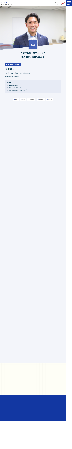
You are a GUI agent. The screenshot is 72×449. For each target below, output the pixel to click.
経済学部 (32, 99)
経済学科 (41, 99)
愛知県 (50, 99)
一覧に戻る (33, 361)
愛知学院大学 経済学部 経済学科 (40, 418)
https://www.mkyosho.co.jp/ (16, 90)
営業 (23, 99)
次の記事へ (53, 360)
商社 (16, 99)
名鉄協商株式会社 (20, 418)
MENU (69, 4)
